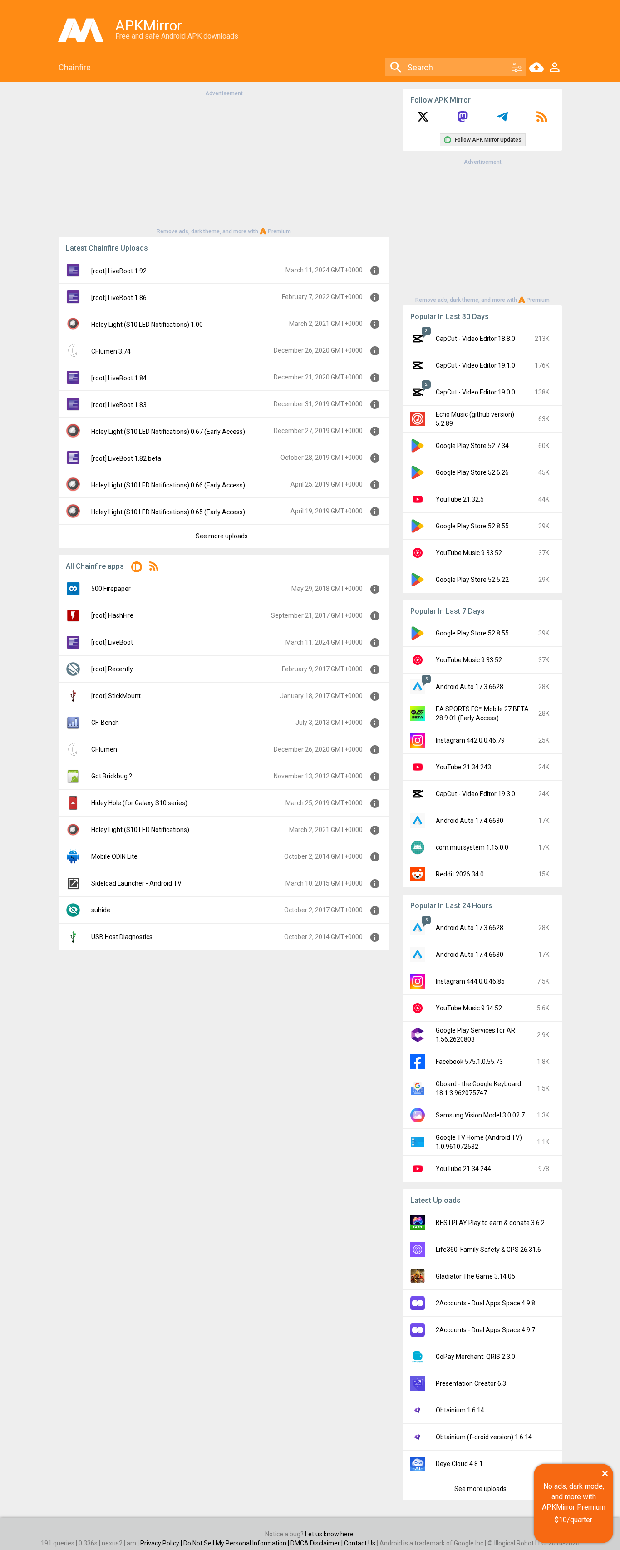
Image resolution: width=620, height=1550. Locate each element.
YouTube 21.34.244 (463, 1168)
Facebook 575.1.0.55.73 (469, 1061)
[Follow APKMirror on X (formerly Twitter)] (423, 119)
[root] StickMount (116, 695)
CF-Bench (105, 722)
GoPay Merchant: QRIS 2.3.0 (475, 1356)
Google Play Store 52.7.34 (472, 445)
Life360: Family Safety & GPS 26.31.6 (488, 1249)
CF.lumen (104, 749)
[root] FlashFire (112, 615)
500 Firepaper (111, 588)
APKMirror (148, 25)
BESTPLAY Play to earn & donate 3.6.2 (490, 1222)
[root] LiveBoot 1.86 (119, 297)
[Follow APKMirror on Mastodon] (462, 119)
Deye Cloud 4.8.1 (459, 1463)
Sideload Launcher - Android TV (136, 883)
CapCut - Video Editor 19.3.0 (475, 793)
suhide (100, 910)
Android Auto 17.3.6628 (469, 686)
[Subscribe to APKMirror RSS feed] (541, 119)
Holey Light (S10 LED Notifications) (140, 829)
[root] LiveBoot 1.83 (119, 404)
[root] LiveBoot (112, 642)
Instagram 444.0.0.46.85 (470, 981)
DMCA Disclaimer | (317, 1543)
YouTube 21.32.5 (460, 499)
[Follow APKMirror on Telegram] (502, 119)
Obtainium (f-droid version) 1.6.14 (484, 1437)
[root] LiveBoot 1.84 (119, 378)
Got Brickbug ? (111, 776)
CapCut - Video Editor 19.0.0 (475, 392)
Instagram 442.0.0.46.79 (470, 740)
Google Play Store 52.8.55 (472, 526)
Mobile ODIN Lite (114, 856)
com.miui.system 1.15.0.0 (472, 847)
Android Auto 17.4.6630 (469, 820)
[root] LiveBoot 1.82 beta (126, 458)
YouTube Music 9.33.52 (469, 552)
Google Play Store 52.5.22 (472, 579)
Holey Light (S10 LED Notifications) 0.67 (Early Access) (168, 431)
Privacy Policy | (161, 1543)
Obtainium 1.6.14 (460, 1410)
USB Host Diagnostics (122, 936)
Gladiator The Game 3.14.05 (475, 1276)
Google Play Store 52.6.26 (472, 472)
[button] (136, 568)
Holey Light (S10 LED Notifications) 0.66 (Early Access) (168, 485)
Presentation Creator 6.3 (471, 1383)
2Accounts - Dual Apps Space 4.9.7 (485, 1329)
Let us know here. (330, 1534)
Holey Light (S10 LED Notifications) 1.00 (147, 324)
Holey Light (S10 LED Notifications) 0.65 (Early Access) (168, 512)
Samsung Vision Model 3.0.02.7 (480, 1115)
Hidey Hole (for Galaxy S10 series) (139, 803)
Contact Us (359, 1543)
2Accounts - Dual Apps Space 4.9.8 (485, 1303)
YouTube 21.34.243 (463, 767)
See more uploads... (224, 536)
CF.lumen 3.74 (111, 351)
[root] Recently (112, 669)
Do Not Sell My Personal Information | (236, 1543)
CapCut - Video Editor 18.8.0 (475, 338)
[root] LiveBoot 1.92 (119, 271)
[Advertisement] (224, 161)
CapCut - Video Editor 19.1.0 (475, 365)
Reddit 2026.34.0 (460, 874)
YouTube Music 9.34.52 (469, 1008)
